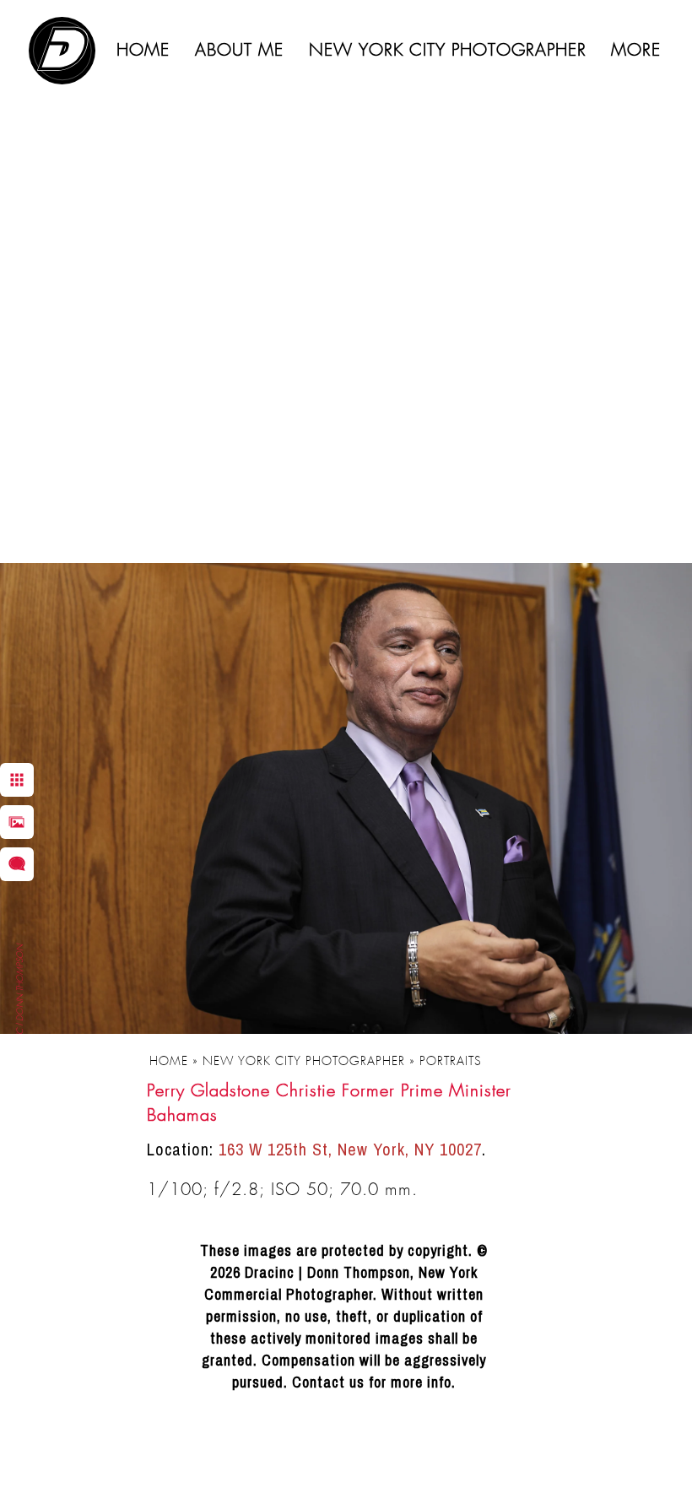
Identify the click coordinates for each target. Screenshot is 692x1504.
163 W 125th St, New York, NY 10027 (350, 1149)
